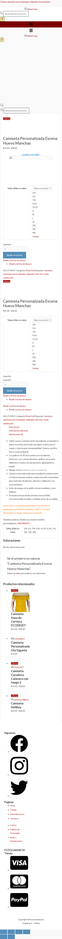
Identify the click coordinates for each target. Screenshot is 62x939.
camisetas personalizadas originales (18, 274)
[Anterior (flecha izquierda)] (3, 936)
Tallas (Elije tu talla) (16, 188)
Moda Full (30, 270)
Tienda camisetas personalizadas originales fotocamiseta (25, 2)
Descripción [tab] (14, 427)
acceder (16, 573)
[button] (31, 24)
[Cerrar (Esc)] (26, 932)
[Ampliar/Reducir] (3, 932)
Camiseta (48, 270)
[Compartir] (18, 932)
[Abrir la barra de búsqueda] (2, 106)
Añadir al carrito (14, 255)
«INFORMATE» (23, 523)
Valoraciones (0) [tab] (16, 434)
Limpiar (35, 236)
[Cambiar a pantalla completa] (11, 932)
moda (46, 274)
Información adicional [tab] (18, 430)
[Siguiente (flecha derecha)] (11, 936)
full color (39, 274)
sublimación (8, 278)
